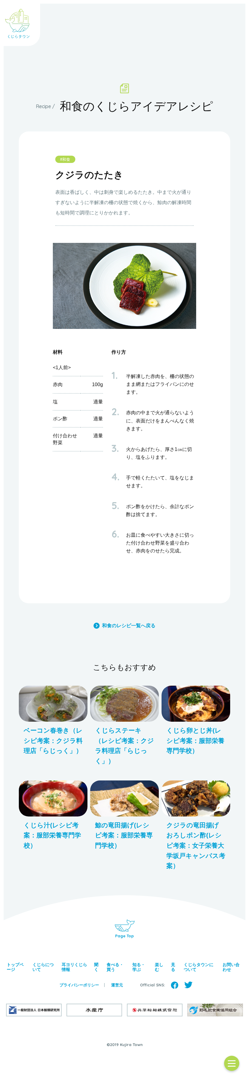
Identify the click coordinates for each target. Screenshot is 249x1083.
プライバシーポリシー (79, 985)
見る (173, 967)
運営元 (117, 985)
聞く (96, 967)
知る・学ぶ (138, 967)
